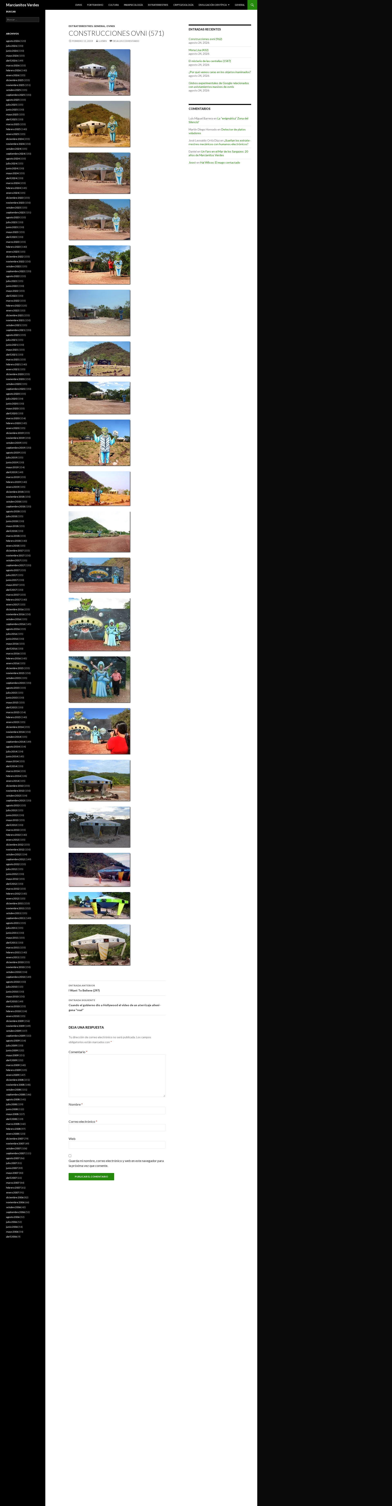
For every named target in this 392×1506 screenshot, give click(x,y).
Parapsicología (133, 4)
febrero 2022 (13, 305)
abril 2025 (11, 119)
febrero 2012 (13, 893)
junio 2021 (12, 344)
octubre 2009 (13, 1030)
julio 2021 (11, 339)
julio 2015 (11, 692)
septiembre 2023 (15, 212)
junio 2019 (12, 462)
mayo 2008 (12, 1114)
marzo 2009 (12, 1065)
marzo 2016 (12, 653)
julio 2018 (11, 516)
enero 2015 (12, 722)
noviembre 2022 (15, 261)
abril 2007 (11, 1177)
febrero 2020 (13, 423)
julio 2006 (11, 1221)
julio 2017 (11, 575)
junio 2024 (12, 168)
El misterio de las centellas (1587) (210, 61)
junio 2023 (12, 227)
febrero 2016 (13, 658)
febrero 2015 (13, 717)
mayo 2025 (12, 114)
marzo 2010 (12, 1006)
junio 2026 (12, 50)
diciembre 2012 (14, 844)
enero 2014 (12, 780)
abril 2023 (11, 236)
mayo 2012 (12, 878)
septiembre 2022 (15, 271)
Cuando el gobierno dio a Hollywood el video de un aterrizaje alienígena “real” (114, 1005)
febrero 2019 (13, 481)
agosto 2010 (13, 981)
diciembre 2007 (14, 1138)
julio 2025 (11, 104)
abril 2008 (11, 1119)
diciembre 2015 (14, 668)
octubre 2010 (13, 972)
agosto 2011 (13, 923)
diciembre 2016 (14, 609)
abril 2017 (11, 589)
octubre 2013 (13, 795)
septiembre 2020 (15, 388)
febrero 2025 (13, 129)
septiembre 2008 (15, 1094)
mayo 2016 (12, 643)
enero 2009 (12, 1074)
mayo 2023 (12, 232)
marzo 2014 (12, 771)
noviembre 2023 (15, 202)
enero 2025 (12, 134)
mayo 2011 (12, 937)
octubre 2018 (13, 501)
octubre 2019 (13, 442)
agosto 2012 (13, 864)
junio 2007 (12, 1168)
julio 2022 (11, 281)
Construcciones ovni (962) (205, 39)
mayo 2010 (12, 996)
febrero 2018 (13, 540)
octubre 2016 (13, 619)
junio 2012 (12, 874)
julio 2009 (11, 1045)
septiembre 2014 (15, 741)
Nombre (76, 1104)
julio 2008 (11, 1104)
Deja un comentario (126, 40)
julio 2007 (11, 1163)
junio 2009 (12, 1050)
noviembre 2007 (15, 1143)
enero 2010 (12, 1016)
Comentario (78, 1052)
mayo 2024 (12, 173)
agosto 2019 (13, 452)
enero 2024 (12, 192)
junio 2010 (12, 991)
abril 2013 (11, 825)
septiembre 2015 (15, 682)
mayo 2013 (12, 820)
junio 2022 (12, 285)
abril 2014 (11, 766)
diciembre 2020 (14, 374)
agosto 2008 (13, 1099)
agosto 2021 (13, 334)
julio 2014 (11, 751)
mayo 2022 (12, 290)
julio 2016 (11, 633)
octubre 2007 (13, 1148)
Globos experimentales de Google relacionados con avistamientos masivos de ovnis (219, 84)
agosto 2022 (13, 276)
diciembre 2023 (14, 197)
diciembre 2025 (14, 80)
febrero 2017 (13, 599)
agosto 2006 (13, 1217)
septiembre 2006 (15, 1212)
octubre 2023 (13, 207)
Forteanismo (95, 4)
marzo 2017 (12, 594)
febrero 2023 (13, 246)
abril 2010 (11, 1001)
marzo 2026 (12, 65)
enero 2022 (12, 310)
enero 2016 (12, 663)
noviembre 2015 (15, 673)
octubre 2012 (13, 854)
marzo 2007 (12, 1182)
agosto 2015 (13, 687)
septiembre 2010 (15, 976)
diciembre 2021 (14, 315)
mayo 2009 (12, 1055)
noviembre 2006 (15, 1202)
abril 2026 (11, 60)
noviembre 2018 (15, 496)
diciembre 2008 (14, 1079)
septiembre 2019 (15, 447)
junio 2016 (12, 638)
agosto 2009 (13, 1040)
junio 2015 (12, 697)
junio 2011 (12, 932)
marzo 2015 (12, 712)
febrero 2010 (13, 1011)
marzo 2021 (12, 359)
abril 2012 (11, 883)
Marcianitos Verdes (22, 5)
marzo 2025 (12, 124)
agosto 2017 (13, 570)
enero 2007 (12, 1192)
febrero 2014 (13, 776)
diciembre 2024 (14, 138)
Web (72, 1139)
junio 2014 (12, 756)
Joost (192, 162)
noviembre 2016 (15, 614)
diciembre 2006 (14, 1197)
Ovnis (78, 4)
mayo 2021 (12, 349)
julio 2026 (11, 45)
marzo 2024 (12, 183)
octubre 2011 (13, 913)
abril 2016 (11, 648)
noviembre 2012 (15, 849)
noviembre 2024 (15, 143)
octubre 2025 (13, 89)
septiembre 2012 (15, 859)
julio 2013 (11, 810)
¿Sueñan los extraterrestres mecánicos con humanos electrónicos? (220, 142)
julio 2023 (11, 222)
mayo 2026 (12, 55)
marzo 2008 (12, 1123)
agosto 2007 (13, 1158)
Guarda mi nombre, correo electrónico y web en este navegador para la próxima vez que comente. (116, 1163)
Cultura (113, 4)
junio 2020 (12, 403)
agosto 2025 (13, 99)
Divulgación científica (213, 4)
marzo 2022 (12, 300)
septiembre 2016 (15, 624)
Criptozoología (183, 4)
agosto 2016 (13, 628)
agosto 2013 (13, 805)
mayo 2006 (12, 1231)
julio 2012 (11, 869)
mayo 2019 (12, 467)
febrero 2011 (13, 952)
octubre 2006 (13, 1207)
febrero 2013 (13, 834)
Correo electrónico (83, 1121)
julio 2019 (11, 457)
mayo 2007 (12, 1172)
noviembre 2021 (15, 320)
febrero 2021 (13, 364)
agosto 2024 (13, 158)
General (240, 4)
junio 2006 (12, 1226)
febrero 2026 (13, 70)
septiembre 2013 (15, 800)
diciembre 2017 (14, 550)
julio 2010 (11, 986)
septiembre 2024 (15, 153)
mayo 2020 (12, 408)
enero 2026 (12, 75)
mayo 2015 (12, 702)
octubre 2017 (13, 560)
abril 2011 (11, 942)
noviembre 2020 (15, 379)
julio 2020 (11, 398)
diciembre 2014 (14, 726)
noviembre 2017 (15, 555)
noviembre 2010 (15, 967)
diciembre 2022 (14, 256)
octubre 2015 (13, 677)
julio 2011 (11, 927)
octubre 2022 (13, 266)
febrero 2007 (13, 1187)
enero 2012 (12, 898)
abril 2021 (11, 354)
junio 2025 (12, 109)
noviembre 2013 (15, 790)
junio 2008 (12, 1109)
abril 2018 (11, 530)
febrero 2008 (13, 1128)
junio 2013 (12, 815)
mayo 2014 (12, 761)
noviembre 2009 (15, 1025)
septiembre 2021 (15, 330)
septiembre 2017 (15, 565)
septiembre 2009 (15, 1035)
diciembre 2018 (14, 491)
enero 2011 (12, 957)
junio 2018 (12, 521)
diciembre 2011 (14, 903)
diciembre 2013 (14, 785)
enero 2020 (12, 428)
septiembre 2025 (15, 94)
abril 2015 (11, 707)
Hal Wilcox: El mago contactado (220, 162)
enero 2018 (12, 545)
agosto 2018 (13, 511)
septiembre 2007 (15, 1153)
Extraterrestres (158, 4)
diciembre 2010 (14, 962)
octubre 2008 (13, 1089)
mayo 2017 (12, 584)
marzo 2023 (12, 241)
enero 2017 (12, 604)
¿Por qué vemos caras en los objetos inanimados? (220, 72)
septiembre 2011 (15, 918)
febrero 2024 (13, 187)
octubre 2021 (13, 325)
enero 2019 (12, 486)
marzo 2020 (12, 418)
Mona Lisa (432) (198, 50)
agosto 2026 (13, 40)
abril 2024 (11, 178)
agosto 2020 (13, 393)
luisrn (103, 40)
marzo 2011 (12, 947)
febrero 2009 (13, 1070)
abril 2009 (11, 1060)
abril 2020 (11, 413)
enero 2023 (12, 251)
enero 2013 (12, 839)
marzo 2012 (12, 888)
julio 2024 (11, 163)
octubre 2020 (13, 383)
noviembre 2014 (15, 731)
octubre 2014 (13, 736)
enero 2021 (12, 369)
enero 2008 (12, 1133)
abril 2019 (11, 472)
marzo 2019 (12, 477)
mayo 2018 (12, 526)
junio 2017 (12, 579)
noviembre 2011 (15, 908)
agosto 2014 (13, 746)
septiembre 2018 (15, 506)
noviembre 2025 (15, 85)
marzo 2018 (12, 535)
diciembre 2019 (14, 432)
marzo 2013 (12, 829)
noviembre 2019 (15, 437)
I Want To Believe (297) (84, 988)
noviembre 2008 (15, 1084)
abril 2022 (11, 295)
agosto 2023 (13, 217)
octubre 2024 (13, 148)
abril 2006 (11, 1236)
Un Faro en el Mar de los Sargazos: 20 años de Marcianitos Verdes (218, 153)
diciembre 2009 (14, 1021)
